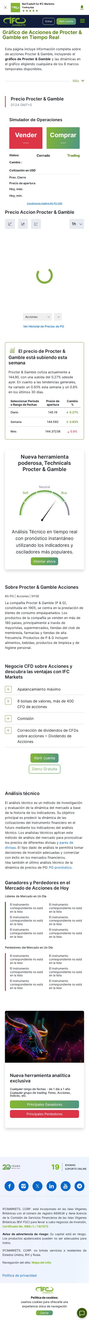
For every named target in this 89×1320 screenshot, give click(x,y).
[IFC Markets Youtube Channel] (66, 1186)
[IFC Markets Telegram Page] (79, 1186)
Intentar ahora (44, 561)
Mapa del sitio (41, 1262)
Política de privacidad (19, 1275)
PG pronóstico (60, 867)
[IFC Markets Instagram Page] (24, 1186)
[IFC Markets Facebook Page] (9, 1186)
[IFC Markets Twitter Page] (37, 1186)
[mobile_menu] (82, 20)
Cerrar (44, 1313)
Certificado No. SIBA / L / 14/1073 (25, 1226)
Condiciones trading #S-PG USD (44, 203)
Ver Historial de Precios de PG (43, 326)
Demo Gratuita (44, 769)
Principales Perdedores (44, 1114)
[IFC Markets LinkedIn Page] (52, 1186)
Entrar (48, 21)
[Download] (82, 7)
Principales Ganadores (44, 1104)
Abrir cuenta (66, 21)
